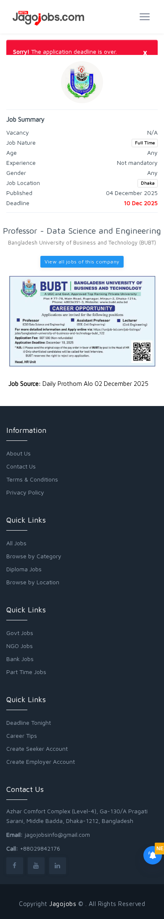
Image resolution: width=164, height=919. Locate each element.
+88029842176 (40, 848)
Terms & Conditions (32, 479)
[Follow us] (14, 865)
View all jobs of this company (82, 261)
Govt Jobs (19, 632)
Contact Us (21, 466)
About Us (18, 453)
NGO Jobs (19, 645)
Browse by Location (32, 582)
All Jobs (16, 543)
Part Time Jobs (26, 671)
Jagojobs (62, 903)
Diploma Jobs (24, 569)
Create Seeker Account (37, 748)
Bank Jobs (20, 658)
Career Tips (21, 735)
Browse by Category (33, 556)
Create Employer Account (40, 761)
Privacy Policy (25, 492)
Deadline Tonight (28, 722)
